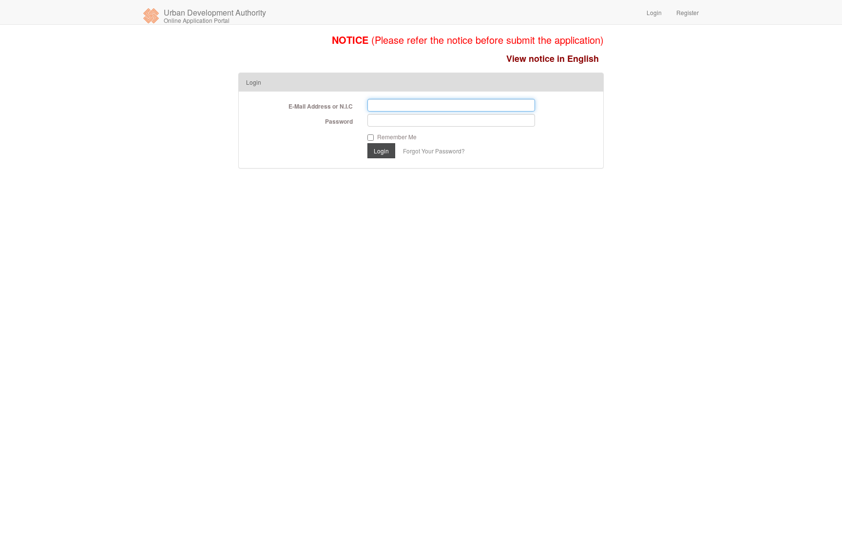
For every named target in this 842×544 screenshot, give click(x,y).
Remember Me (397, 136)
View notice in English (552, 58)
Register (687, 12)
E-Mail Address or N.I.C (320, 106)
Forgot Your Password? (434, 151)
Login (654, 12)
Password (339, 121)
